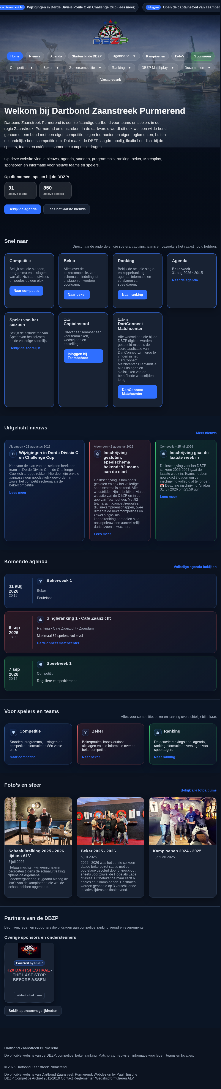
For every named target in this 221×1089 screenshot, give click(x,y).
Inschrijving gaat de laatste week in (189, 455)
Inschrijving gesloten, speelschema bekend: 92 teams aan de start (121, 462)
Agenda (56, 56)
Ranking (126, 260)
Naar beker (77, 294)
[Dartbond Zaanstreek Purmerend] (110, 32)
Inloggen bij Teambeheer (78, 356)
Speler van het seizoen (23, 322)
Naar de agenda (185, 280)
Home (14, 56)
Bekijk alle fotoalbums (199, 790)
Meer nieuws (206, 433)
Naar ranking (132, 294)
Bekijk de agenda (22, 209)
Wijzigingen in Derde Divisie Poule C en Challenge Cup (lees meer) (81, 7)
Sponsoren (202, 56)
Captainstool (76, 323)
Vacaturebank (110, 79)
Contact (67, 1078)
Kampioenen (155, 56)
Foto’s (179, 56)
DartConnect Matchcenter (130, 326)
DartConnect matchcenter (58, 643)
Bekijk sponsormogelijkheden (32, 1011)
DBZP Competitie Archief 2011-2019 (32, 1078)
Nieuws (34, 56)
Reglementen (84, 1078)
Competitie (20, 260)
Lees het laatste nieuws (66, 209)
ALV (131, 1078)
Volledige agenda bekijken (195, 567)
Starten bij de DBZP (87, 56)
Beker (69, 260)
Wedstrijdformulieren (111, 1078)
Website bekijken (29, 995)
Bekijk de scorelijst (24, 348)
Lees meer (17, 492)
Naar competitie (26, 291)
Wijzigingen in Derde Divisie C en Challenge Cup (48, 455)
